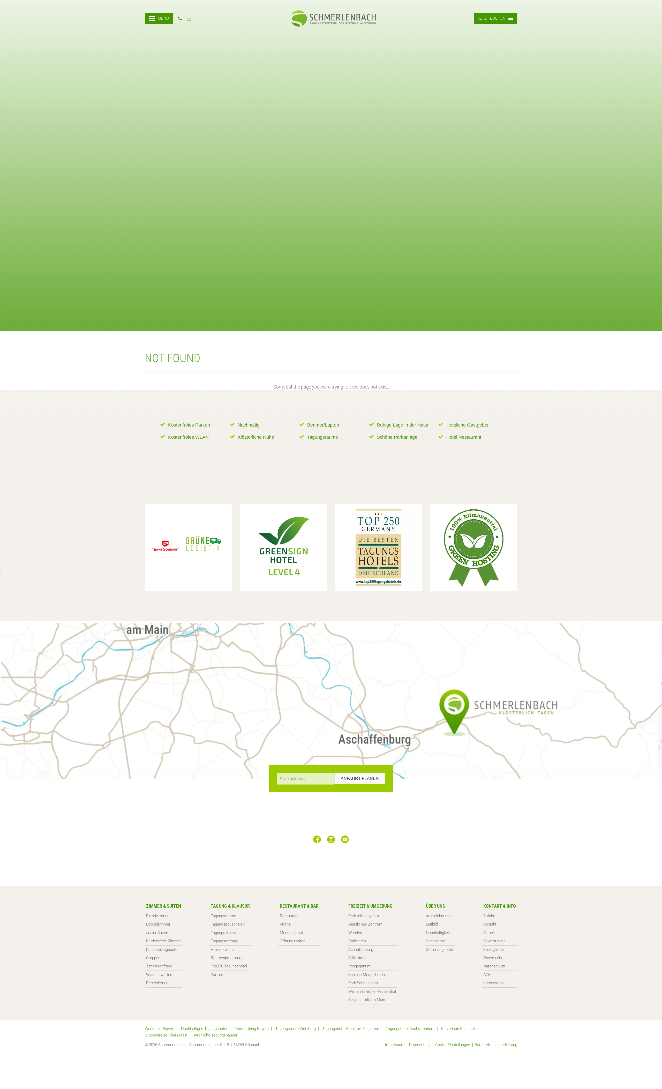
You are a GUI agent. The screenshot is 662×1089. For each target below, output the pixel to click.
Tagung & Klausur (230, 906)
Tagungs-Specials (225, 932)
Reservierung (157, 983)
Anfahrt (489, 916)
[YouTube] (345, 839)
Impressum (493, 983)
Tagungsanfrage (224, 941)
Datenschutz (494, 966)
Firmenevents (222, 949)
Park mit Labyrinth (363, 916)
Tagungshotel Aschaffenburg (410, 1028)
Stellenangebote (439, 949)
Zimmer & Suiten (163, 906)
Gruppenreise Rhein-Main (166, 1035)
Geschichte (435, 941)
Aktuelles (491, 932)
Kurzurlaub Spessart (458, 1028)
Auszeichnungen (440, 916)
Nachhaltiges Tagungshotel (204, 1028)
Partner (217, 974)
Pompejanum (359, 966)
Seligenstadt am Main (366, 999)
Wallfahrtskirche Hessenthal (372, 991)
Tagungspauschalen (228, 924)
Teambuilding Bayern (251, 1028)
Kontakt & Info (499, 906)
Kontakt (489, 924)
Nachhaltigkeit (438, 932)
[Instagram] (331, 839)
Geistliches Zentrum (365, 924)
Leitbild (432, 924)
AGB (487, 974)
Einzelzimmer (157, 916)
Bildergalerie (493, 949)
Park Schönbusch (363, 983)
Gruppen (153, 958)
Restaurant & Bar (299, 906)
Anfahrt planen (360, 778)
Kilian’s (285, 924)
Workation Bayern (159, 1028)
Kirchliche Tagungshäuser (215, 1035)
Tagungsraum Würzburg (295, 1028)
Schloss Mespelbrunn (366, 974)
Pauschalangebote (161, 949)
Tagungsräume (223, 916)
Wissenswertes (159, 974)
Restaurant (289, 916)
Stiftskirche (357, 958)
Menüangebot (291, 932)
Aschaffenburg (360, 949)
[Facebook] (317, 839)
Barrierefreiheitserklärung (496, 1044)
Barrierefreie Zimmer (163, 941)
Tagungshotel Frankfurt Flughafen (350, 1028)
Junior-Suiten (157, 932)
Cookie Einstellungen (452, 1044)
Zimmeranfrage (159, 966)
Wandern (355, 932)
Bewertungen (494, 941)
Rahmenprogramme (228, 958)
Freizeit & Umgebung (370, 906)
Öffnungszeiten (292, 941)
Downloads (492, 958)
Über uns (435, 906)
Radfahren (357, 941)
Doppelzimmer (158, 924)
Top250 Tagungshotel (229, 966)
